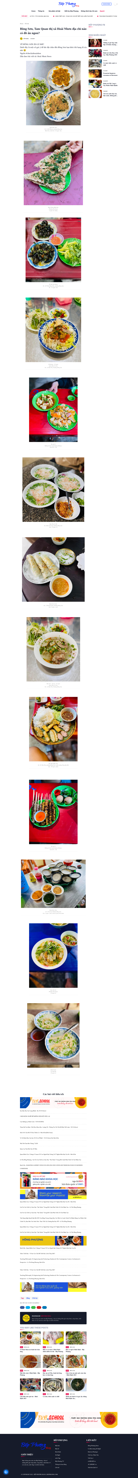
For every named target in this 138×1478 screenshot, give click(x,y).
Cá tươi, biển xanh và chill (51, 1396)
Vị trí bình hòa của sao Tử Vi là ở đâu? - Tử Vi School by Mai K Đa (39, 1138)
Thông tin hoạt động (60, 1464)
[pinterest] (28, 4)
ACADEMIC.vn (92, 1464)
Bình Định (58, 1452)
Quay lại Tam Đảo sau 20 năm (28, 1149)
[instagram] (30, 4)
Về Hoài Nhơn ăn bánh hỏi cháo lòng (30, 1350)
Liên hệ (57, 1467)
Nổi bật (27, 23)
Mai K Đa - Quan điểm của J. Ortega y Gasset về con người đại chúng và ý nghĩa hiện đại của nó (48, 1248)
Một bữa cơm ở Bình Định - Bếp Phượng (30, 1374)
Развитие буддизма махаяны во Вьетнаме (110, 74)
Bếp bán (57, 1445)
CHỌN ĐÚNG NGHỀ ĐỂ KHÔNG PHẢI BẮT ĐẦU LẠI (35, 1116)
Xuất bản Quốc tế (92, 1467)
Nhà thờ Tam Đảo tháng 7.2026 (29, 1143)
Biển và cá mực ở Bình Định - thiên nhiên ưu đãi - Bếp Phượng (53, 1350)
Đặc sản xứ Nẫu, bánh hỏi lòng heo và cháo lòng (52, 1374)
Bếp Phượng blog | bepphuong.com (46, 1474)
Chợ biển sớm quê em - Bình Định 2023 (29, 1397)
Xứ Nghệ (57, 1455)
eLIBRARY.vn (92, 1461)
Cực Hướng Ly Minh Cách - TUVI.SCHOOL (32, 1121)
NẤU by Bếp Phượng (71, 11)
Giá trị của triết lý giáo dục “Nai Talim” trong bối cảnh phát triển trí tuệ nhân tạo (44, 1212)
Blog (28, 1298)
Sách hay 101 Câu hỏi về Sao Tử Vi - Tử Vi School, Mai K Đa (80, 16)
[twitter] (23, 4)
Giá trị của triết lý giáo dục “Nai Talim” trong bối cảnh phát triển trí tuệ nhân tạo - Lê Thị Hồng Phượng (50, 1207)
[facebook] (21, 4)
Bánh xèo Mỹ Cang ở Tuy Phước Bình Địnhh (110, 84)
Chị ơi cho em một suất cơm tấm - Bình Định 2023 (76, 1374)
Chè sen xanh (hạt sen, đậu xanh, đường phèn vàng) (110, 95)
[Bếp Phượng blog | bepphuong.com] (69, 7)
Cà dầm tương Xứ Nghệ (94, 1448)
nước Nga (57, 1458)
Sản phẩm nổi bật (54, 11)
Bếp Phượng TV (59, 1461)
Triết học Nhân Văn (93, 1455)
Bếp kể (57, 1448)
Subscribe (106, 4)
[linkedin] (44, 1307)
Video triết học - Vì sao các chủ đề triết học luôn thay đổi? (37, 1253)
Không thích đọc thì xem (89, 11)
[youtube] (32, 4)
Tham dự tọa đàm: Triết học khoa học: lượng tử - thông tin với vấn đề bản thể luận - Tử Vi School (49, 1127)
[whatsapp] (25, 4)
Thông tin (41, 11)
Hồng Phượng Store (93, 1445)
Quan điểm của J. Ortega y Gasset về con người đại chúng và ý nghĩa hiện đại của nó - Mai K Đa (48, 1154)
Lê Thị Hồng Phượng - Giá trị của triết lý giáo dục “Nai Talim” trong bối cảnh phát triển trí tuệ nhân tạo (50, 1160)
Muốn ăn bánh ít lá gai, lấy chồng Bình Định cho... (76, 1397)
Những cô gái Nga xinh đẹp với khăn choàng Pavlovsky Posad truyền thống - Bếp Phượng (110, 44)
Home (33, 11)
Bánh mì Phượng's (93, 1452)
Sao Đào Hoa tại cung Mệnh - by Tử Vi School (33, 1111)
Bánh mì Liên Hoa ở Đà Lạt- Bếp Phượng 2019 (110, 54)
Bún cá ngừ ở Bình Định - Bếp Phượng (75, 1350)
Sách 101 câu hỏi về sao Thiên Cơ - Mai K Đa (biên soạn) (36, 1132)
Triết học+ (91, 1458)
